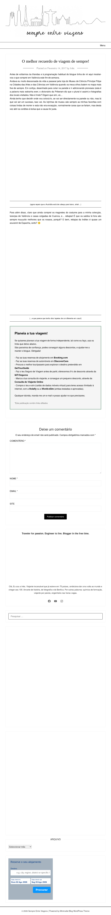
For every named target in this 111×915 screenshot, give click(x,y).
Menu (102, 45)
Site (12, 503)
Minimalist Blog (66, 911)
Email (14, 491)
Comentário (18, 440)
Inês (72, 68)
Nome (14, 478)
